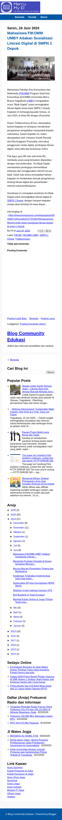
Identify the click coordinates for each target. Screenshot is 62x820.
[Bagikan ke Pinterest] (49, 231)
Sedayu (11, 796)
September (19, 536)
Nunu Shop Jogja (16, 777)
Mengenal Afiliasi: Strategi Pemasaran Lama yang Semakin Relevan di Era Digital (38, 481)
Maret (16, 617)
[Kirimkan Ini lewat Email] (38, 231)
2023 (13, 631)
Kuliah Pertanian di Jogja (20, 771)
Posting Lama (48, 318)
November (19, 527)
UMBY (30, 101)
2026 (13, 510)
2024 (13, 519)
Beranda (19, 17)
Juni (15, 550)
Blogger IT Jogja (15, 790)
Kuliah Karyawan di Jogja (20, 774)
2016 (13, 645)
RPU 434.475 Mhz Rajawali (24, 723)
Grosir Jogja (13, 783)
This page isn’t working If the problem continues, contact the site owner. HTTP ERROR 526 (37, 458)
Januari (17, 626)
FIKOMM (24, 93)
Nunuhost (12, 780)
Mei (15, 608)
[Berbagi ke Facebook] (47, 231)
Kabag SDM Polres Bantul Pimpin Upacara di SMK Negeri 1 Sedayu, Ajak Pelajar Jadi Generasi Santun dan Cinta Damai (32, 679)
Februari (18, 621)
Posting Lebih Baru (17, 318)
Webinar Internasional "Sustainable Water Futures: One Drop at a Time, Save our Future (32, 412)
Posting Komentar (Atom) (33, 324)
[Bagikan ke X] (44, 231)
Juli (15, 545)
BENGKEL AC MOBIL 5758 (24, 736)
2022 (13, 636)
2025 (13, 514)
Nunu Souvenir (15, 767)
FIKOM (17, 235)
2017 (13, 640)
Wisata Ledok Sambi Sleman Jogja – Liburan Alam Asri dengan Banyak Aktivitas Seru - (38, 389)
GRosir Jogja (14, 793)
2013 (13, 654)
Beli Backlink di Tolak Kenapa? (29, 595)
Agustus (17, 541)
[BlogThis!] (41, 231)
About (43, 17)
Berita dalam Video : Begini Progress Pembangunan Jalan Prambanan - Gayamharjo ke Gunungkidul (29, 743)
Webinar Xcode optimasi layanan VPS (32, 590)
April (16, 612)
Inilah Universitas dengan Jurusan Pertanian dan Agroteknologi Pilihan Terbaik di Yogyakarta (28, 752)
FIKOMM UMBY (30, 235)
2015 (13, 649)
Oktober (17, 532)
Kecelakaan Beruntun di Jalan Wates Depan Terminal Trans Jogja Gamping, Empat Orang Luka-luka (29, 670)
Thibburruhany (22, 239)
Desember (19, 523)
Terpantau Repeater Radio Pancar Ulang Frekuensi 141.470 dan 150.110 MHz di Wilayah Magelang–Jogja (31, 709)
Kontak (32, 17)
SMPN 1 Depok (15, 200)
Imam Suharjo (14, 787)
